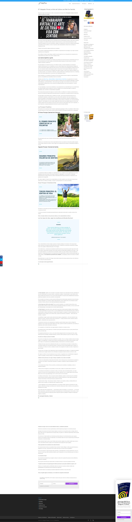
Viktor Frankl (81, 0)
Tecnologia (84, 3)
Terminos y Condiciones (66, 0)
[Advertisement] (89, 94)
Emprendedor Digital (87, 30)
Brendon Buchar (59, 79)
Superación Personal (76, 3)
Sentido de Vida (87, 36)
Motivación (86, 34)
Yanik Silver (64, 79)
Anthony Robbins (52, 79)
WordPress (57, 520)
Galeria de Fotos (86, 0)
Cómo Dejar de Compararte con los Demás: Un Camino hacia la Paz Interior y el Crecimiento (88, 74)
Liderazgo (85, 32)
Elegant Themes (46, 520)
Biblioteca (90, 3)
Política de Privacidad (74, 0)
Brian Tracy (46, 79)
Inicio (70, 3)
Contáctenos (92, 0)
